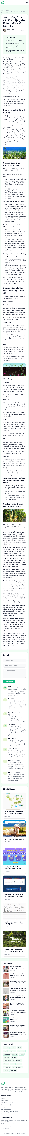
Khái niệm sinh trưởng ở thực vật (14, 40)
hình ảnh (18, 1064)
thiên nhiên (6, 1057)
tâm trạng (13, 1070)
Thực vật (7, 11)
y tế (5, 1051)
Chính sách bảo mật (6, 1105)
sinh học (13, 1047)
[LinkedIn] (6, 1128)
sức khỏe (6, 1047)
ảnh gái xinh (7, 1067)
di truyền (14, 1057)
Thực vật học (21, 1051)
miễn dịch (6, 1070)
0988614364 (8, 1126)
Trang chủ (2, 11)
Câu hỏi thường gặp (6, 1109)
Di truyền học (11, 1051)
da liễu (19, 1047)
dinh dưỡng (7, 1054)
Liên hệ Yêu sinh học (6, 1107)
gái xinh (22, 1054)
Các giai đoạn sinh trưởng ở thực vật (15, 43)
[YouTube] (8, 1128)
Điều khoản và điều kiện (7, 1102)
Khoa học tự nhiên (17, 1067)
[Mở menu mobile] (27, 2)
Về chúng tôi (4, 1100)
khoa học (14, 1054)
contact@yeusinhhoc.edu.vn (12, 1124)
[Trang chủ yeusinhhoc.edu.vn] (2, 2)
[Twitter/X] (1, 1128)
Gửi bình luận (9, 681)
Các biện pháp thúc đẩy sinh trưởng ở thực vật (15, 50)
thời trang (18, 1060)
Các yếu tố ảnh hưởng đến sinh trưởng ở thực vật (13, 46)
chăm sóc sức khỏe (9, 1060)
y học (12, 1064)
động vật (6, 1064)
